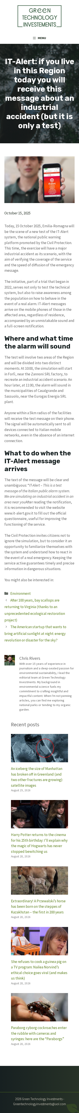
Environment (20, 593)
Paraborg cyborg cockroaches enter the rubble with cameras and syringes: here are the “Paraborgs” (39, 1033)
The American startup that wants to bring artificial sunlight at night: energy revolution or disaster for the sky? (35, 633)
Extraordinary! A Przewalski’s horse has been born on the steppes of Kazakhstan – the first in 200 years (38, 907)
